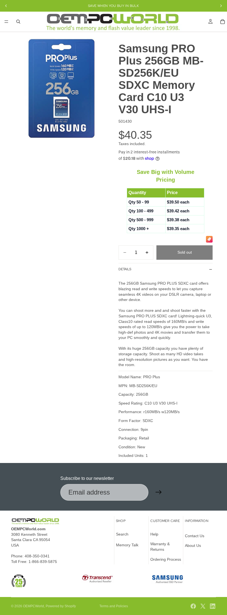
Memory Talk (127, 545)
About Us (193, 546)
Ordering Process (165, 559)
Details (124, 269)
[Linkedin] (212, 606)
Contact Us (194, 536)
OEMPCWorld (33, 606)
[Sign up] (159, 492)
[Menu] (6, 21)
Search (122, 534)
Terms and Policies (113, 606)
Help (154, 534)
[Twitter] (203, 606)
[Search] (18, 22)
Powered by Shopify (61, 606)
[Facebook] (193, 606)
